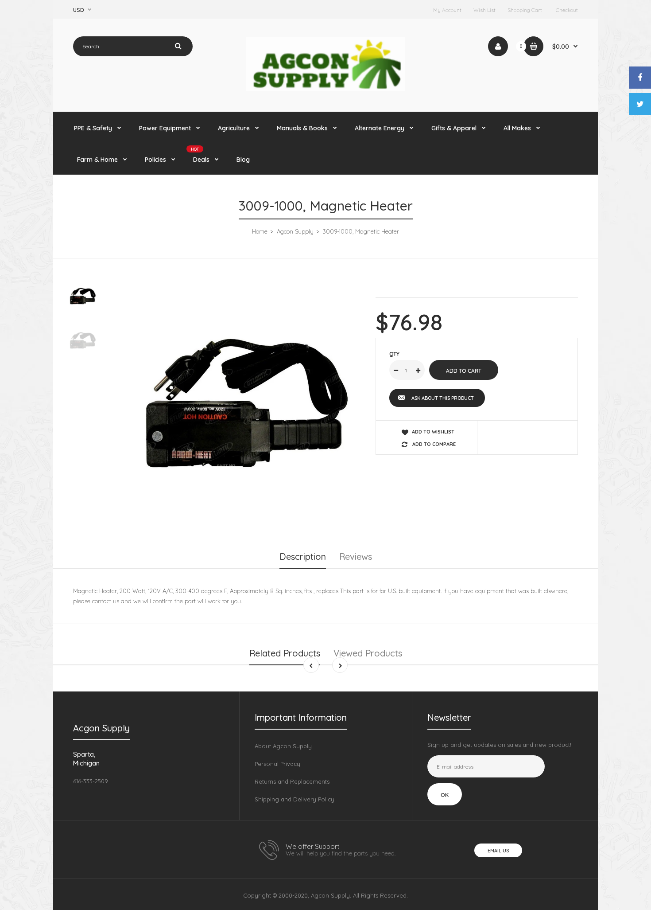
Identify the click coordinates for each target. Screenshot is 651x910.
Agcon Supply (295, 231)
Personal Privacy (277, 763)
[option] (239, 403)
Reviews (355, 556)
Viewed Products (367, 653)
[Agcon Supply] (325, 89)
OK (445, 794)
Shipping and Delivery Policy (294, 799)
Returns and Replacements (292, 781)
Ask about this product (442, 398)
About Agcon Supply (283, 746)
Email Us (498, 851)
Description (302, 556)
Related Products (284, 653)
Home (259, 231)
